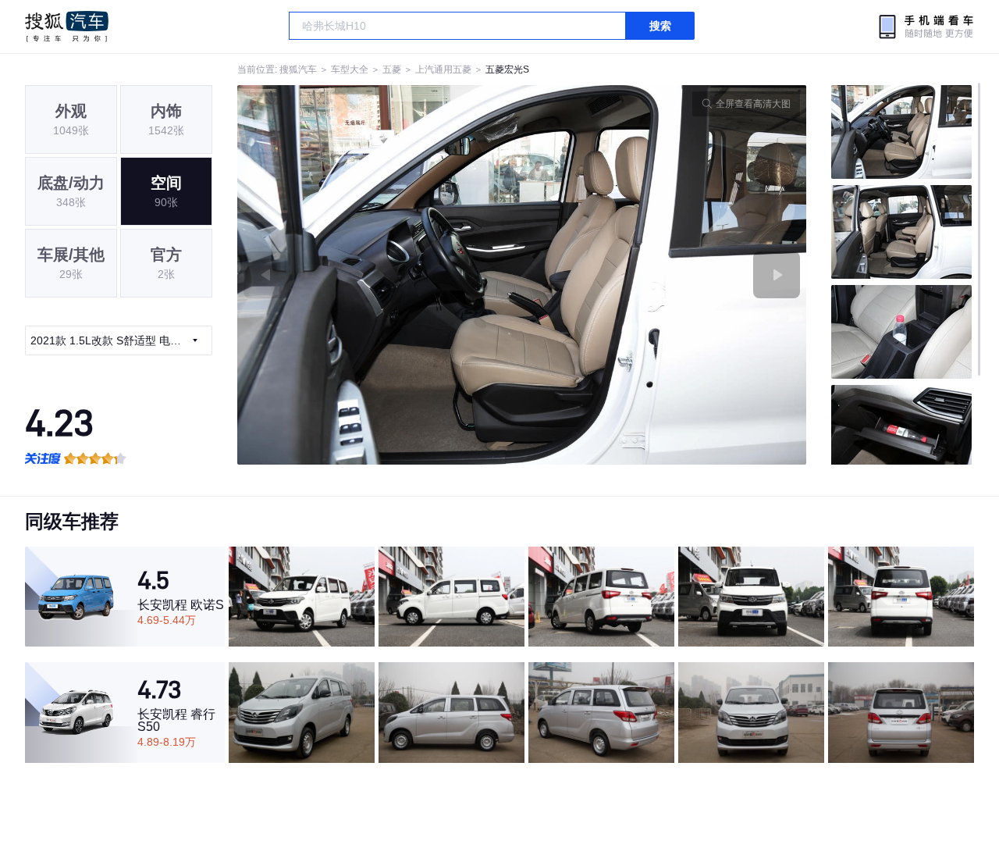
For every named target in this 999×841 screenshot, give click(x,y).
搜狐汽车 (66, 26)
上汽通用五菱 (443, 69)
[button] (379, 275)
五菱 (391, 69)
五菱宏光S (507, 69)
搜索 (660, 26)
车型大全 (349, 69)
